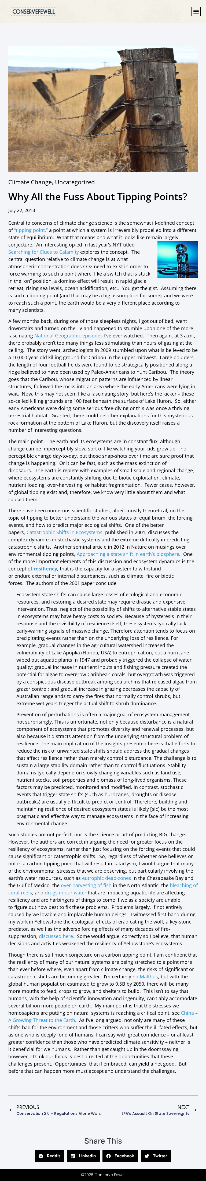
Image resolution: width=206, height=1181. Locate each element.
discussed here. (56, 936)
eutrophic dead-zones (107, 878)
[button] (196, 11)
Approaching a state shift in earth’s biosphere (128, 554)
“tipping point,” (31, 230)
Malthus (149, 976)
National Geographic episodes (69, 335)
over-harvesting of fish (87, 885)
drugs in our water (65, 892)
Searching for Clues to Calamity (43, 252)
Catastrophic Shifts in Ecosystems (64, 532)
